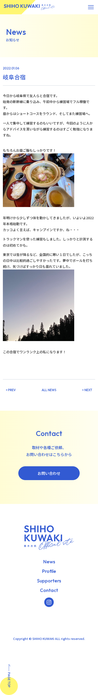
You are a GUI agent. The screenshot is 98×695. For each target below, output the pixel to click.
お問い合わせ (49, 473)
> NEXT (87, 390)
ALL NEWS (49, 390)
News (49, 561)
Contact (49, 590)
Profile (49, 571)
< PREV (11, 390)
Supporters (49, 580)
